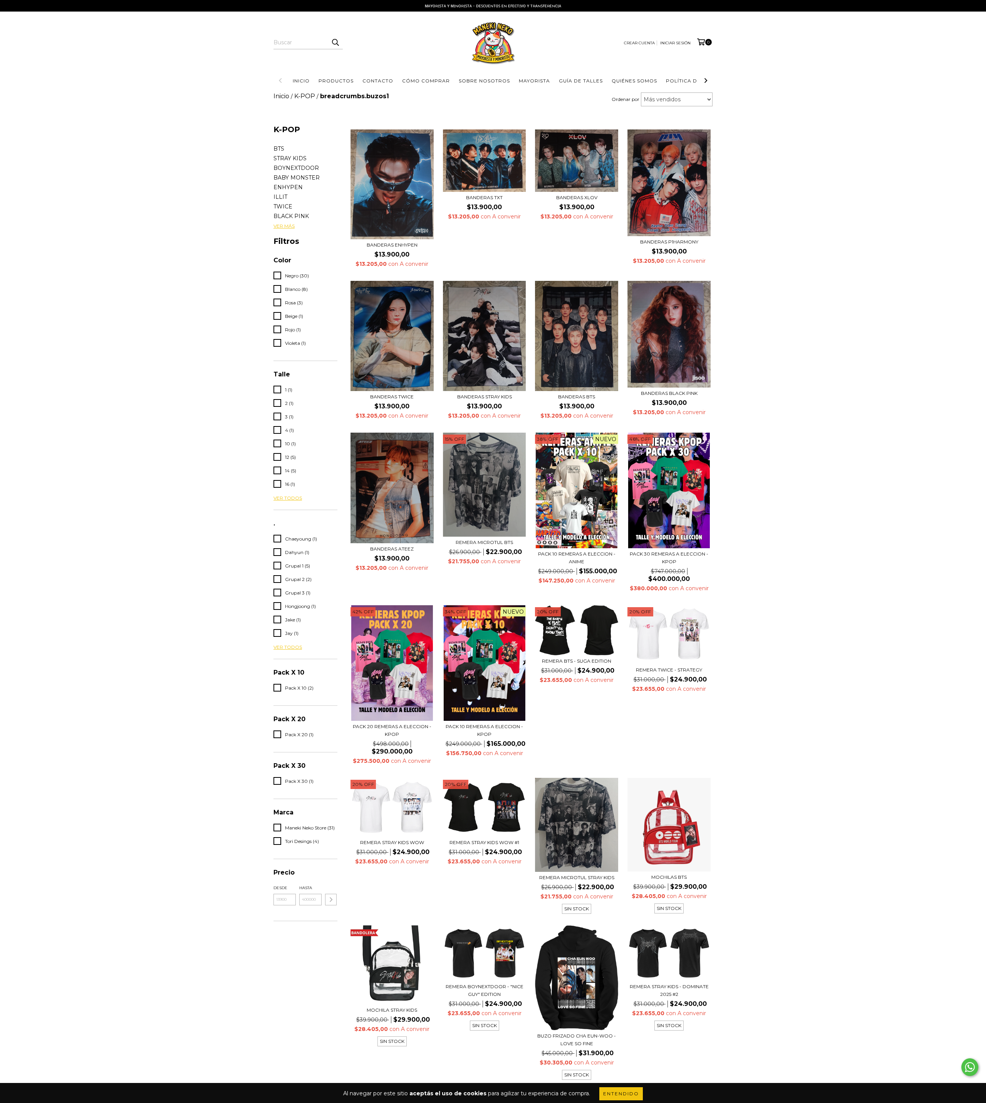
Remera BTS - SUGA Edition (576, 661)
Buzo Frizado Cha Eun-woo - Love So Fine (576, 1039)
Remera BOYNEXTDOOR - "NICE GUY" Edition (484, 990)
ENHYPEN (288, 187)
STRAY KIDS (290, 158)
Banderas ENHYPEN (392, 245)
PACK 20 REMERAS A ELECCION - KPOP (392, 730)
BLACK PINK (291, 216)
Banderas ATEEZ (392, 549)
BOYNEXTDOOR (296, 168)
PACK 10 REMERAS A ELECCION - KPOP (484, 730)
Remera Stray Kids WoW (392, 842)
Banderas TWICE (392, 397)
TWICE (282, 206)
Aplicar (331, 899)
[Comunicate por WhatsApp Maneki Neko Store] (969, 1067)
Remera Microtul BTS (484, 542)
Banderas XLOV (576, 197)
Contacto (377, 81)
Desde (280, 887)
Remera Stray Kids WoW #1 (484, 842)
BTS (278, 148)
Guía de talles (581, 81)
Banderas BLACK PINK (669, 393)
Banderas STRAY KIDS (484, 397)
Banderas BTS (576, 397)
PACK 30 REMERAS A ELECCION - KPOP (669, 557)
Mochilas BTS (669, 877)
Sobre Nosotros (484, 81)
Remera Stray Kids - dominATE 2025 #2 (669, 990)
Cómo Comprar (426, 81)
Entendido (621, 1093)
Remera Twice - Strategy (669, 670)
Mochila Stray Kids (392, 1010)
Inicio (301, 81)
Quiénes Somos (634, 81)
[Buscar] (335, 42)
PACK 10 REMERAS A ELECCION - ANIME (576, 557)
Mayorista (534, 81)
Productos (336, 81)
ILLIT (280, 196)
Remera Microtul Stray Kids (576, 877)
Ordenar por (625, 99)
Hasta (305, 887)
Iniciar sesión (675, 42)
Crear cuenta (639, 42)
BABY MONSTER (296, 177)
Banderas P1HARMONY (669, 242)
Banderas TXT (484, 197)
